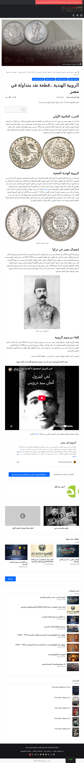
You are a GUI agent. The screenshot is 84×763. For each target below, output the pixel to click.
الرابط (37, 434)
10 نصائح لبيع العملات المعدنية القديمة (53, 664)
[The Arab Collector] (72, 8)
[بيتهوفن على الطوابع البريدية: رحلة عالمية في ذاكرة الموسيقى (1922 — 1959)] (73, 648)
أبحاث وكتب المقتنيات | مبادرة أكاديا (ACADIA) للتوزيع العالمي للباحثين (43, 607)
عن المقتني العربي (58, 751)
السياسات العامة (38, 751)
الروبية (45, 189)
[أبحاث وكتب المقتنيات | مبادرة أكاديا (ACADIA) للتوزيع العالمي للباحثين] (42, 551)
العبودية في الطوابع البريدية (56, 654)
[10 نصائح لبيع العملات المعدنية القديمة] (73, 667)
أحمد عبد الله (59, 487)
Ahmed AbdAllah (71, 97)
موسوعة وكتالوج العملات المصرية (54, 627)
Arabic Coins (31, 72)
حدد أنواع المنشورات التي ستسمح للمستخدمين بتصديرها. (29, 474)
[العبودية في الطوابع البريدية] (73, 657)
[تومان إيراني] (22, 109)
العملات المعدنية (42, 72)
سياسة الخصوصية (25, 751)
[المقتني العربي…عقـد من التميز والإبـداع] (68, 551)
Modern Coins (61, 79)
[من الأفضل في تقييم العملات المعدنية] (16, 552)
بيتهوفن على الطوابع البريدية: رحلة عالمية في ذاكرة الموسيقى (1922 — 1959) (40, 645)
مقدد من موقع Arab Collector (42, 761)
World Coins (50, 79)
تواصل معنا (47, 751)
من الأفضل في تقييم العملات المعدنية (53, 617)
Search (10, 579)
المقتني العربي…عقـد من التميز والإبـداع (52, 597)
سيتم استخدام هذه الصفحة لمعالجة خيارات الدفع (63, 72)
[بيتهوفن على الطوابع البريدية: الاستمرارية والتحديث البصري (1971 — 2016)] (73, 638)
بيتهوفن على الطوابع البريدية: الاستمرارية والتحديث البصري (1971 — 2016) (41, 635)
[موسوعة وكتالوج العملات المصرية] (73, 629)
